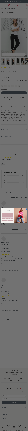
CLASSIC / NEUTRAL (7, 213)
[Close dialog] (26, 209)
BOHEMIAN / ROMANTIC (7, 218)
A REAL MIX (7, 220)
